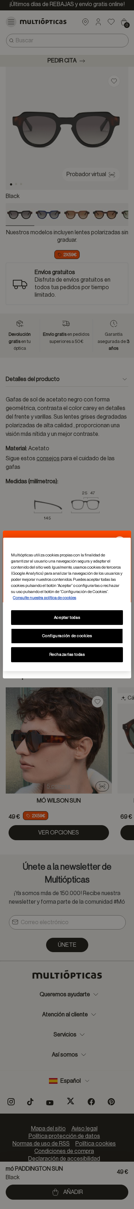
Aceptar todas (67, 617)
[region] (66, 604)
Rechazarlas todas (67, 655)
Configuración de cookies (67, 636)
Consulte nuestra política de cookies (44, 598)
